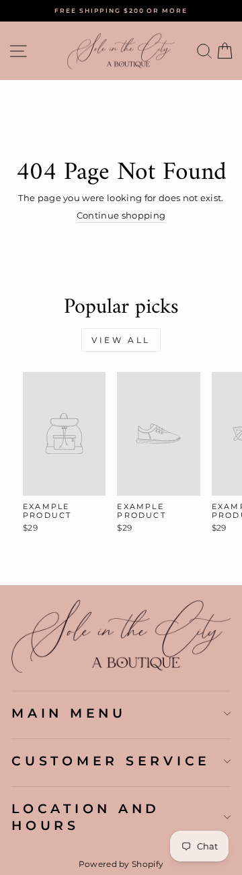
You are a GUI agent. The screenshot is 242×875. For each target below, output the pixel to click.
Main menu (68, 713)
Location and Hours (85, 816)
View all (121, 340)
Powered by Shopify (121, 864)
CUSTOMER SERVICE (110, 761)
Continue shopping (121, 216)
